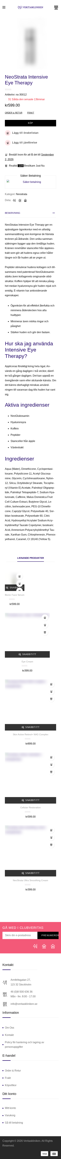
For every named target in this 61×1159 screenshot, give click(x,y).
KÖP (30, 123)
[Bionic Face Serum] (14, 581)
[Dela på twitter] (19, 200)
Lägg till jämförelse (24, 142)
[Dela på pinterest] (25, 200)
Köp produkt (51, 699)
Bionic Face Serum (14, 595)
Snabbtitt (17, 587)
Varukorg (10, 1115)
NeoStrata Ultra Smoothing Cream (30, 880)
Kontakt (9, 1035)
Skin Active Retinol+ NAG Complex (30, 734)
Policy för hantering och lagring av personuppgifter (24, 1044)
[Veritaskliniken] (30, 7)
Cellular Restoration (30, 807)
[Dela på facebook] (14, 200)
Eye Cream (27, 661)
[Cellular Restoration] (30, 778)
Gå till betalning (14, 1122)
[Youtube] (52, 946)
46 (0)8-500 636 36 (22, 991)
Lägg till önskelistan (25, 132)
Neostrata (21, 194)
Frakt (30, 113)
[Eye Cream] (27, 635)
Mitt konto (10, 1108)
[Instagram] (44, 946)
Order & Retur (13, 113)
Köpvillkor (10, 1085)
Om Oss (9, 1027)
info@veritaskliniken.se (24, 1004)
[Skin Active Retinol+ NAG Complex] (30, 705)
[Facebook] (35, 946)
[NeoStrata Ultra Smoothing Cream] (30, 850)
